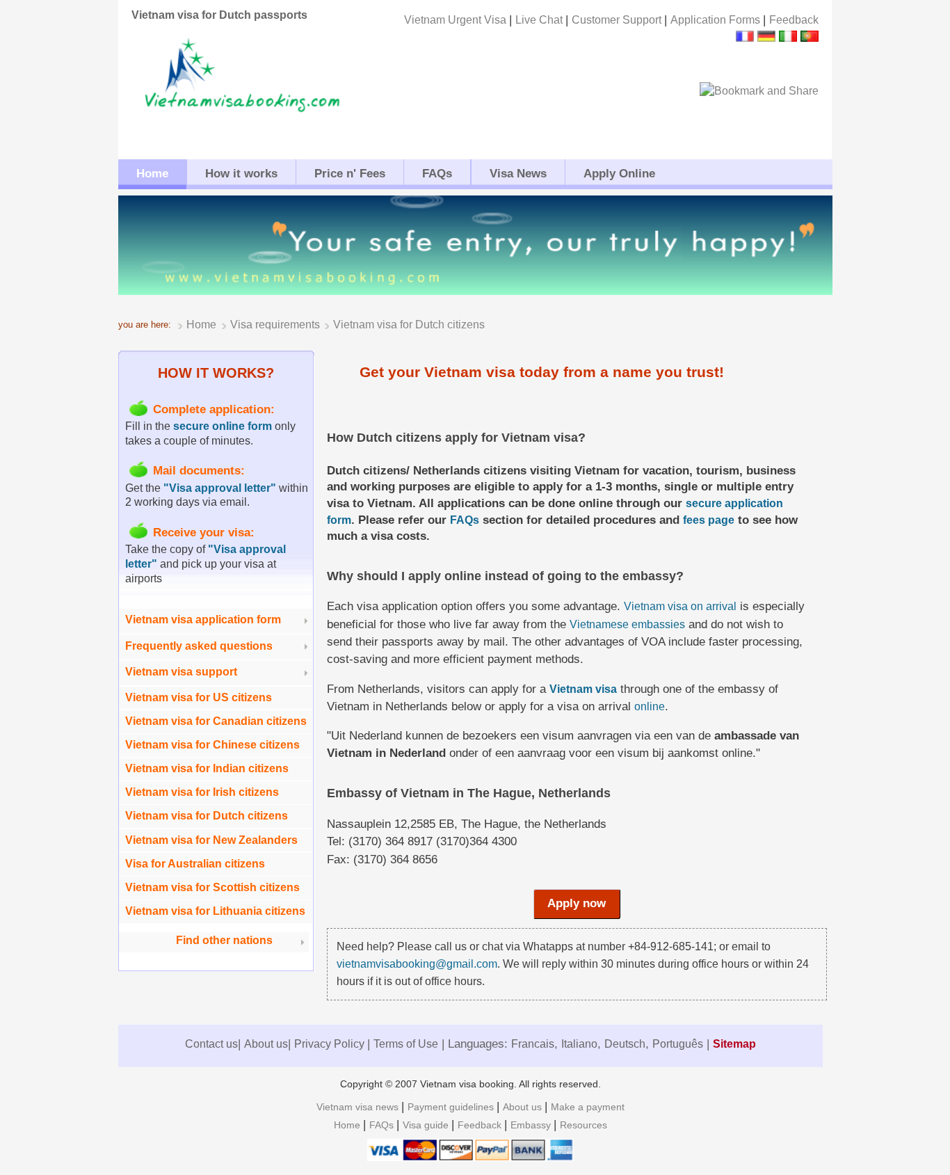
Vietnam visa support (181, 672)
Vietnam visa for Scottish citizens (212, 887)
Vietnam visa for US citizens (198, 697)
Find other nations (224, 940)
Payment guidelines (452, 1106)
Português (677, 1044)
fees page (708, 520)
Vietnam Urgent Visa (456, 20)
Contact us (211, 1044)
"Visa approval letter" (219, 488)
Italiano (579, 1044)
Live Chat (540, 20)
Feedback (794, 20)
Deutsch (624, 1044)
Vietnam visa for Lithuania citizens (215, 911)
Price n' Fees (349, 173)
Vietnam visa (583, 689)
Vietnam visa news (358, 1106)
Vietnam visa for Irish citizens (202, 792)
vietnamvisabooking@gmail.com (417, 964)
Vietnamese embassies (627, 624)
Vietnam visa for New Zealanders (211, 840)
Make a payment (588, 1106)
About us (266, 1044)
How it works (241, 173)
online (649, 706)
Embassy (532, 1124)
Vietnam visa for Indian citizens (207, 768)
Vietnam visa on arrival (680, 606)
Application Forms (716, 20)
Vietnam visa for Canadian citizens (216, 721)
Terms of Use (405, 1044)
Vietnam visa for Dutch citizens (206, 816)
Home (152, 173)
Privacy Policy (330, 1044)
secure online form (222, 426)
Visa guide (427, 1124)
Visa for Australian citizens (195, 864)
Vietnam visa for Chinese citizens (212, 745)
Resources (583, 1124)
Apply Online (619, 173)
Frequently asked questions (199, 646)
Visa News (518, 173)
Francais (532, 1044)
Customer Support (618, 20)
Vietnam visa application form (203, 619)
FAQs (437, 173)
